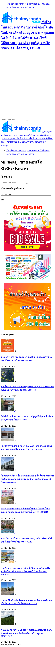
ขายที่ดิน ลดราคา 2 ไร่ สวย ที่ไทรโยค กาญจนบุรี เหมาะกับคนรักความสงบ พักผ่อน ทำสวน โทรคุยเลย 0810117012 (26, 633)
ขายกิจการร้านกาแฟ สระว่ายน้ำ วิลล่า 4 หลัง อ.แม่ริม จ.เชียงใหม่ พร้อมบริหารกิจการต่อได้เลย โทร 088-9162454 (25, 571)
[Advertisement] (27, 81)
